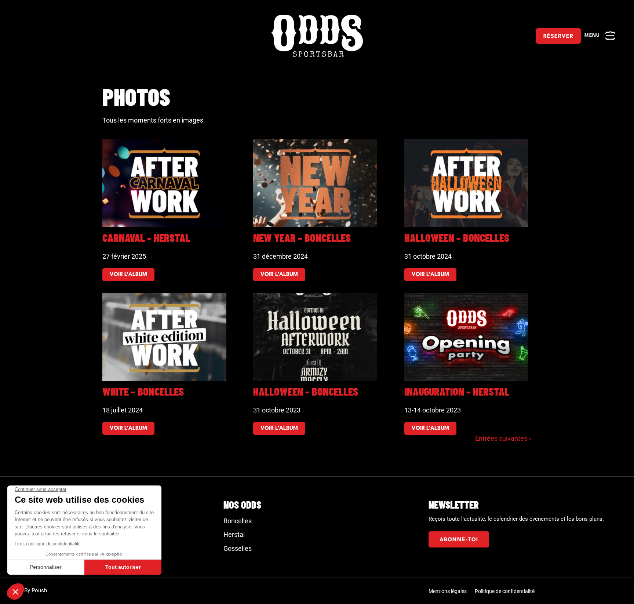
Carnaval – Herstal (146, 237)
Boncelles (237, 521)
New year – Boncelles (302, 237)
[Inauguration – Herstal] (468, 337)
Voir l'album (128, 274)
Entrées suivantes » (503, 438)
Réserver (558, 36)
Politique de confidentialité (505, 591)
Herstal (234, 534)
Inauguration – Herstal (456, 391)
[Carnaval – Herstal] (166, 183)
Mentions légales (448, 591)
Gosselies (237, 548)
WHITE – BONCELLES (143, 391)
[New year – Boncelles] (316, 183)
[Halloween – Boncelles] (468, 183)
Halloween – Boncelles (456, 237)
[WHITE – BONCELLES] (166, 337)
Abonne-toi (459, 540)
